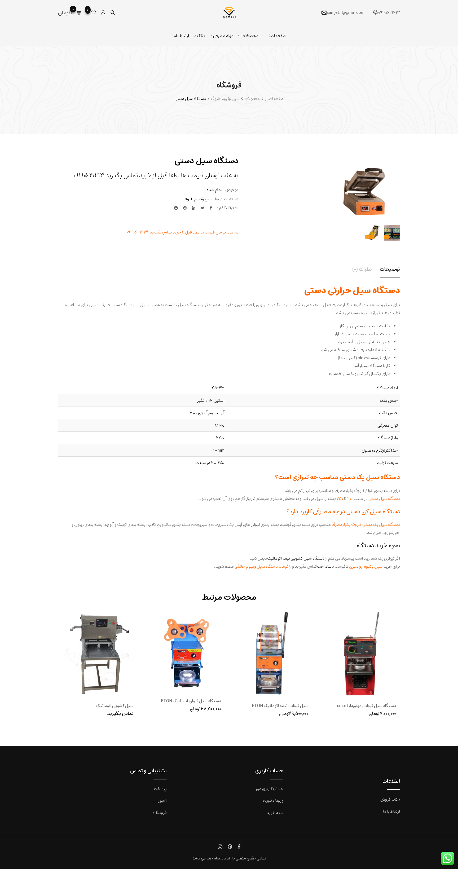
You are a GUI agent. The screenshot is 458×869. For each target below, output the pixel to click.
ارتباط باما (181, 35)
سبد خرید (275, 812)
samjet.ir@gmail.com (345, 12)
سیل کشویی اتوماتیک (115, 705)
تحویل (161, 800)
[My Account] (103, 12)
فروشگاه (160, 812)
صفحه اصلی (276, 35)
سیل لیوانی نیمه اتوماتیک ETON (280, 705)
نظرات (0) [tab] (362, 269)
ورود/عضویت (273, 800)
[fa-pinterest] (185, 208)
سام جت (324, 566)
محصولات (249, 35)
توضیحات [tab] (390, 269)
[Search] (113, 12)
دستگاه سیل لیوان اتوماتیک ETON (191, 700)
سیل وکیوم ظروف (198, 199)
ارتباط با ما (391, 811)
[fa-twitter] (202, 208)
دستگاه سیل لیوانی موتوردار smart (366, 705)
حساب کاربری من (269, 788)
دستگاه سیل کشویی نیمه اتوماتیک (295, 558)
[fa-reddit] (176, 208)
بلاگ (201, 35)
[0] (79, 12)
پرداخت (160, 788)
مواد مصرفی (223, 35)
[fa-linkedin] (193, 208)
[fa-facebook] (211, 208)
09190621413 (389, 12)
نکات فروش (390, 799)
